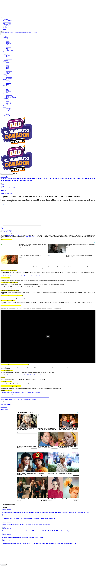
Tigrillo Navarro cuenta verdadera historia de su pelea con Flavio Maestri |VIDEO (23, 275)
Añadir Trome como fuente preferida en (9, 187)
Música (7, 48)
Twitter (7, 65)
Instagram (8, 63)
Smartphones (8, 103)
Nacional (7, 41)
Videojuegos (8, 102)
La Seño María (9, 59)
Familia (4, 85)
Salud (7, 87)
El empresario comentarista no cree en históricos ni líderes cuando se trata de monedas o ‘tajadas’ (20, 392)
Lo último (5, 36)
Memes (7, 68)
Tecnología (5, 99)
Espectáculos (5, 44)
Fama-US (8, 73)
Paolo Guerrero (9, 235)
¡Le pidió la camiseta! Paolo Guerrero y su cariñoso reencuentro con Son (15, 394)
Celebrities (8, 111)
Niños (7, 89)
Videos (4, 107)
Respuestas (5, 60)
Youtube (7, 66)
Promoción (5, 98)
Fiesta (7, 75)
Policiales (8, 39)
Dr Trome (8, 113)
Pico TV (5, 27)
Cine (7, 49)
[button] (15, 173)
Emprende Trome (6, 93)
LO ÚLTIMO (6, 19)
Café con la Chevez (7, 24)
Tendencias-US (9, 71)
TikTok (7, 67)
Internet (7, 101)
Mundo (4, 79)
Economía (8, 42)
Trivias (4, 105)
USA (4, 69)
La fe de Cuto (6, 25)
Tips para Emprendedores (11, 97)
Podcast (4, 29)
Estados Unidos (9, 81)
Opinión (5, 54)
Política (7, 38)
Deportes (5, 51)
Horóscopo (5, 53)
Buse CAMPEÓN (7, 23)
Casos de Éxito (9, 95)
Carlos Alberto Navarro (6, 404)
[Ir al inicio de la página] (4, 564)
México (7, 84)
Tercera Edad (8, 91)
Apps (7, 104)
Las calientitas (9, 77)
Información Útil (9, 96)
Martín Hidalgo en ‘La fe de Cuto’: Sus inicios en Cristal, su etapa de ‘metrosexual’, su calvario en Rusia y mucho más (25, 397)
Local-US (8, 72)
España (7, 80)
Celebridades (8, 47)
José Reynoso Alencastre (19, 231)
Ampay (7, 57)
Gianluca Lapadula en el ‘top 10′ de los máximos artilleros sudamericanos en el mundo (18, 399)
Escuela (7, 86)
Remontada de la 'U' (7, 20)
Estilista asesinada (7, 22)
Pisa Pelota (5, 26)
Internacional (8, 43)
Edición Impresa (6, 115)
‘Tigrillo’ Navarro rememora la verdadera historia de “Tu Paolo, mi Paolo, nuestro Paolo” (25, 374)
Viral (4, 61)
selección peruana (19, 235)
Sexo (7, 92)
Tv (6, 45)
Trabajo (7, 90)
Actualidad (5, 37)
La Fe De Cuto (9, 78)
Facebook (8, 62)
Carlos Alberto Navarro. (31, 236)
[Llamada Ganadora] (16, 144)
